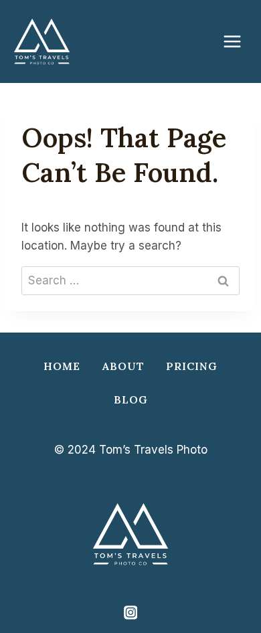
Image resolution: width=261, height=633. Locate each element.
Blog (131, 399)
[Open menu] (238, 41)
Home (62, 366)
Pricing (191, 366)
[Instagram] (130, 612)
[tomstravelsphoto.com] (42, 42)
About (123, 366)
